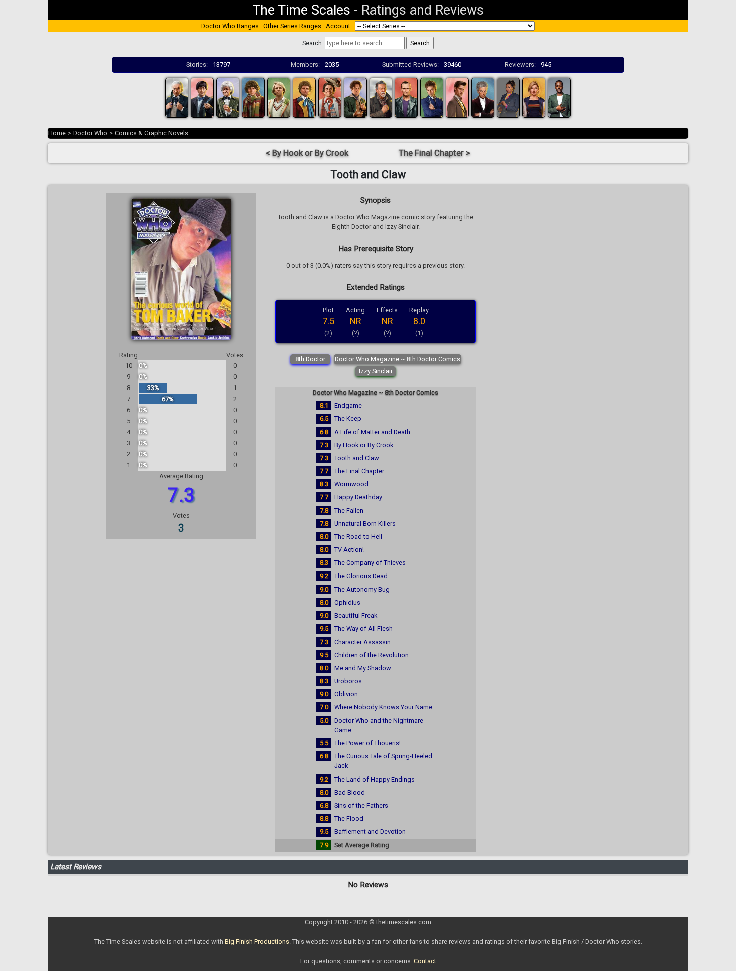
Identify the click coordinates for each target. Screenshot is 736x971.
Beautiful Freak (355, 615)
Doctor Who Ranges (230, 26)
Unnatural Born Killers (365, 523)
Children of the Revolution (371, 655)
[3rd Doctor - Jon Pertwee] (227, 97)
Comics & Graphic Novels (151, 133)
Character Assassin (362, 642)
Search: (312, 43)
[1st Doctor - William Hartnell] (176, 97)
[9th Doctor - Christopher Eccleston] (406, 97)
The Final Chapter (359, 471)
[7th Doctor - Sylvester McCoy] (329, 97)
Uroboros (348, 681)
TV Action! (349, 549)
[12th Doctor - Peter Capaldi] (482, 97)
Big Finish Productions (257, 941)
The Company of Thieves (370, 562)
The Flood (348, 818)
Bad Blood (349, 792)
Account (338, 26)
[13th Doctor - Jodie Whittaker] (533, 97)
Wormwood (351, 484)
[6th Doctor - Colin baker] (304, 97)
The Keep (347, 418)
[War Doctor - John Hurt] (381, 97)
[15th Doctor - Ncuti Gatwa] (559, 97)
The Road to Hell (358, 536)
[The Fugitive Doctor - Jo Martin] (508, 97)
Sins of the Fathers (361, 805)
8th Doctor (310, 359)
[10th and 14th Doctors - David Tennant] (431, 97)
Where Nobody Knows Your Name (383, 707)
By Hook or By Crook (363, 445)
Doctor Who (90, 133)
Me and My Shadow (362, 668)
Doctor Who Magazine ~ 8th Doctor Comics (397, 359)
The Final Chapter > (434, 153)
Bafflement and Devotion (370, 831)
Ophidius (347, 602)
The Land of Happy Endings (374, 779)
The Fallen (348, 510)
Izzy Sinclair (376, 371)
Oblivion (346, 694)
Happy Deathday (358, 497)
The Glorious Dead (361, 576)
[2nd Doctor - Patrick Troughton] (202, 97)
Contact (425, 961)
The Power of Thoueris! (367, 743)
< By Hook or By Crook (307, 153)
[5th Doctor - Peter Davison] (278, 97)
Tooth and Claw (356, 458)
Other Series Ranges (292, 26)
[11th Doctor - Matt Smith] (457, 97)
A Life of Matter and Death (372, 432)
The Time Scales (301, 10)
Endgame (348, 405)
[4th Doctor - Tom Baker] (253, 97)
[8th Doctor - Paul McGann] (355, 97)
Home (57, 133)
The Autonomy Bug (362, 589)
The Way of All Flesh (363, 628)
